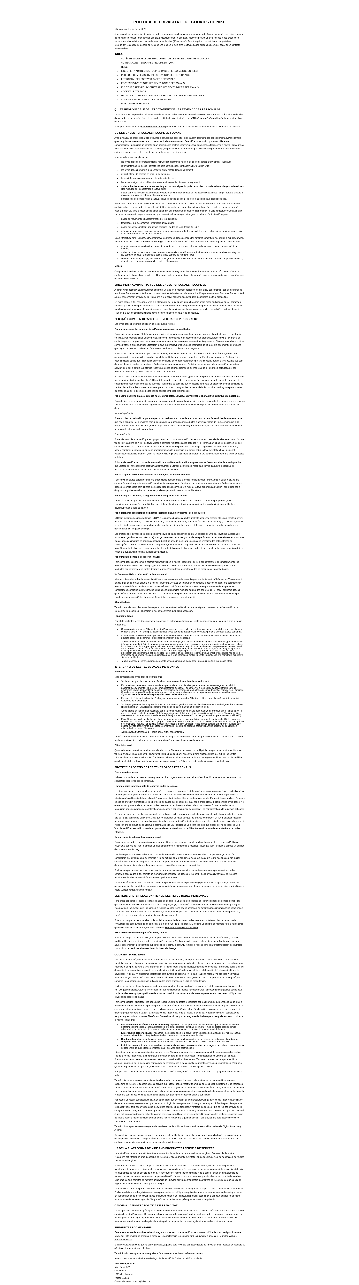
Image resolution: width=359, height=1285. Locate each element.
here (165, 597)
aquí (141, 996)
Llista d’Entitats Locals (153, 126)
